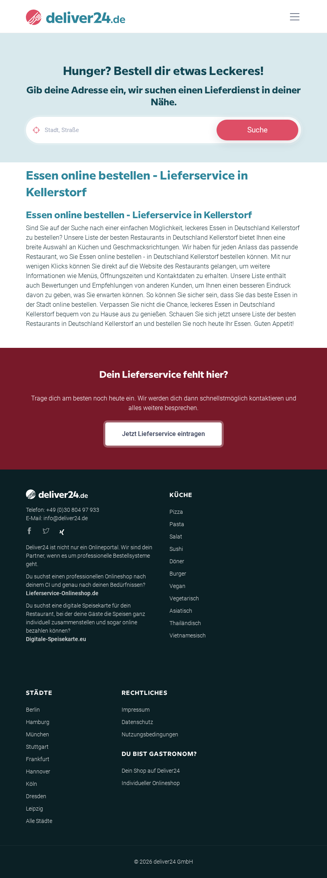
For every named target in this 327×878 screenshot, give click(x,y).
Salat (175, 536)
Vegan (177, 586)
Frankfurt (37, 759)
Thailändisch (185, 623)
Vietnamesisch (187, 635)
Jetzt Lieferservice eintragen (163, 434)
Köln (31, 784)
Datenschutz (137, 722)
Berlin (33, 709)
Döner (176, 561)
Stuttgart (37, 747)
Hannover (38, 771)
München (37, 734)
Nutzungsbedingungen (150, 734)
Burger (177, 573)
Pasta (176, 524)
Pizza (176, 512)
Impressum (136, 709)
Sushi (176, 549)
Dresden (36, 796)
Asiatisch (180, 611)
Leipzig (34, 808)
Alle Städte (39, 821)
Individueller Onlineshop (151, 783)
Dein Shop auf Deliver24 (151, 771)
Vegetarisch (184, 598)
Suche (257, 129)
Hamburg (37, 722)
